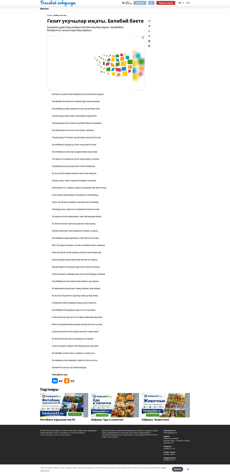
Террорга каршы (166, 3)
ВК (151, 3)
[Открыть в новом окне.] (57, 380)
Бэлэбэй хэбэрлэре (57, 2)
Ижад (49, 15)
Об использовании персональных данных (55, 435)
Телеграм (140, 3)
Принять (177, 469)
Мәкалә (44, 8)
